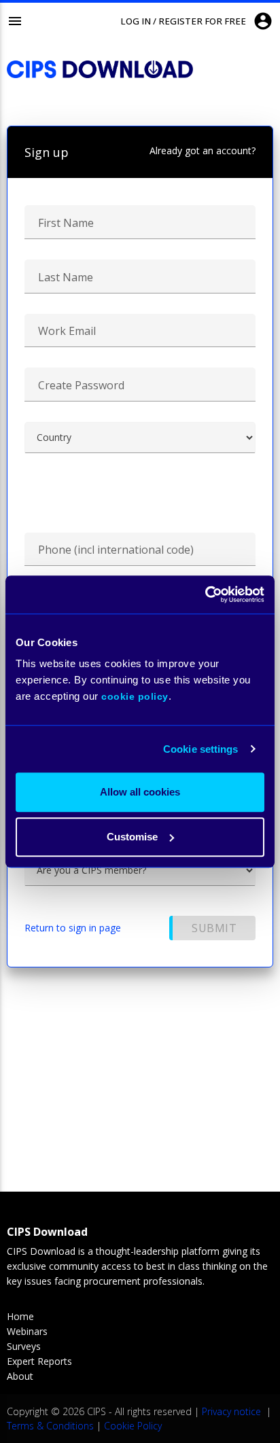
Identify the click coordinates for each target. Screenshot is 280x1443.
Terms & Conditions (50, 1425)
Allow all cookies (140, 792)
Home (20, 1316)
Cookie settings (201, 749)
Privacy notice (233, 1411)
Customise (132, 836)
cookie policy (135, 696)
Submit (214, 928)
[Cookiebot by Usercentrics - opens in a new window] (204, 594)
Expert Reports (39, 1361)
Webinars (27, 1331)
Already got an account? (203, 150)
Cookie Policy (133, 1425)
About (20, 1376)
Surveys (24, 1346)
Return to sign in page (72, 927)
